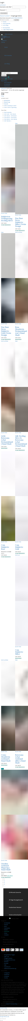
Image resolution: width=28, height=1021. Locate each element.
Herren (6, 929)
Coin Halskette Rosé (5, 547)
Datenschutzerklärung (10, 968)
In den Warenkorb (6, 225)
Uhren (5, 933)
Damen (6, 924)
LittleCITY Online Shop (11, 1004)
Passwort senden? (5, 16)
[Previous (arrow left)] (0, 1020)
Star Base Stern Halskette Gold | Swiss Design (6, 331)
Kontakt (6, 963)
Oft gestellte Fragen (9, 954)
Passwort (3, 10)
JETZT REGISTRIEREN (16, 18)
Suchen (16, 20)
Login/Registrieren (8, 29)
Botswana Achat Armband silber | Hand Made (20, 759)
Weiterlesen (18, 339)
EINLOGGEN (4, 13)
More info (6, 1016)
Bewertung (7, 102)
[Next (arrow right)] (2, 1020)
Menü (5, 80)
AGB (5, 965)
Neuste (6, 104)
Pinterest (6, 976)
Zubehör (6, 935)
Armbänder (7, 84)
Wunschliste (6, 27)
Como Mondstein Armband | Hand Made (6, 758)
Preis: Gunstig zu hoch (10, 105)
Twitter (6, 978)
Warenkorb (7, 37)
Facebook (6, 974)
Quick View (4, 213)
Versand (6, 961)
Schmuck (6, 931)
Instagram (7, 973)
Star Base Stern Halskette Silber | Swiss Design (20, 222)
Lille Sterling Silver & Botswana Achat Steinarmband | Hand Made (21, 441)
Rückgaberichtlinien (9, 960)
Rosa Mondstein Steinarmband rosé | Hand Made (21, 331)
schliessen (3, 5)
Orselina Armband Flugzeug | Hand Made (6, 867)
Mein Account (8, 34)
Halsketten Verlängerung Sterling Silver (7, 218)
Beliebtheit (7, 100)
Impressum (7, 966)
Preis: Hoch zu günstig (10, 107)
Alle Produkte (6, 23)
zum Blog (5, 25)
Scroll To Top (3, 1008)
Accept (2, 1016)
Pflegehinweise (8, 958)
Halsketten (7, 86)
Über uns (6, 956)
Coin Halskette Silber (19, 652)
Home (4, 21)
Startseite (3, 88)
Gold (5, 926)
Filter (2, 96)
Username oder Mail (6, 7)
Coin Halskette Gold (19, 547)
